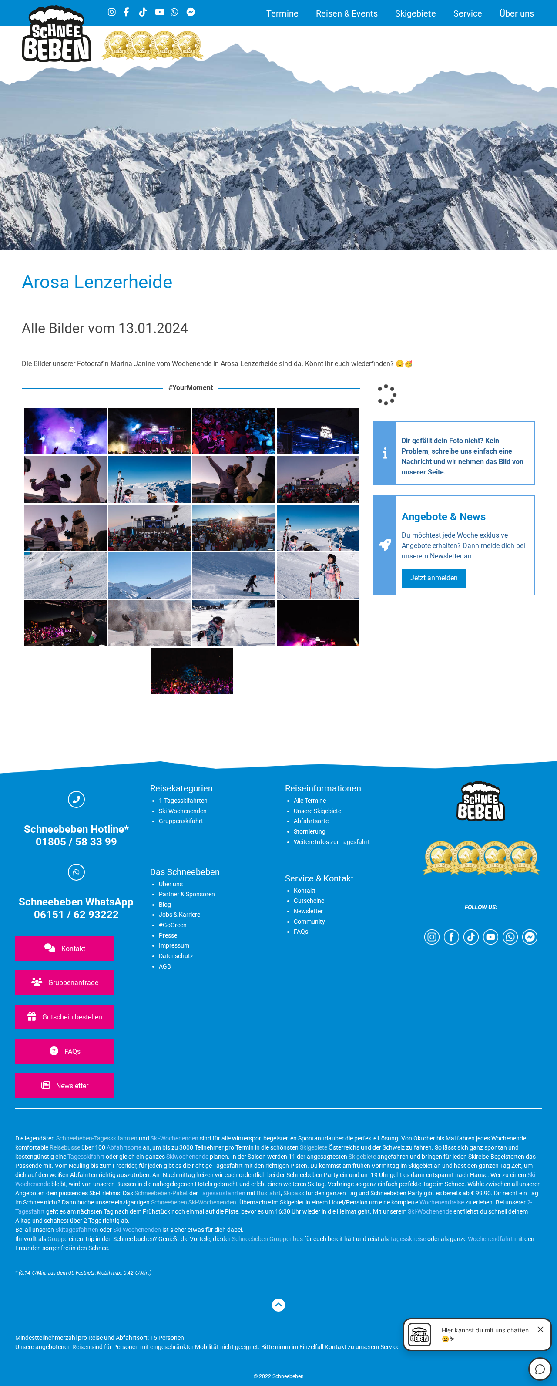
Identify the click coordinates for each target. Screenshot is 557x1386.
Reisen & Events (347, 13)
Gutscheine (309, 900)
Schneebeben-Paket (161, 1193)
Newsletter (71, 1086)
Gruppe (57, 1238)
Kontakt (72, 949)
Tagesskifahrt (85, 1156)
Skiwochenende (187, 1156)
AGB (165, 966)
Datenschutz (176, 955)
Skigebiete (415, 13)
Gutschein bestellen (71, 1017)
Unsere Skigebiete (317, 810)
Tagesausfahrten (222, 1193)
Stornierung (309, 831)
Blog (165, 904)
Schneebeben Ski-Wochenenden (193, 1202)
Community (309, 921)
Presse (168, 935)
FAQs (72, 1051)
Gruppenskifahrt (181, 820)
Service (467, 13)
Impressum (174, 945)
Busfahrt (268, 1193)
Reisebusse (65, 1147)
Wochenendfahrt (490, 1238)
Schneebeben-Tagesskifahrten (97, 1138)
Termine (282, 13)
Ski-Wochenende (430, 1211)
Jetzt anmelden (434, 578)
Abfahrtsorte (311, 820)
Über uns (517, 13)
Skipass (293, 1193)
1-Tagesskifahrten (183, 800)
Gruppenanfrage (72, 983)
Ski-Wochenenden (183, 810)
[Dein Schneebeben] (56, 60)
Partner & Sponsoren (187, 894)
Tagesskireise (408, 1238)
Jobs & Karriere (179, 914)
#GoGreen (173, 925)
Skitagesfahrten (76, 1229)
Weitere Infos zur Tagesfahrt (332, 841)
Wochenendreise (441, 1202)
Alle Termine (310, 800)
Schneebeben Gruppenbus (267, 1238)
